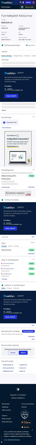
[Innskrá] (23, 2)
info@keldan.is (21, 398)
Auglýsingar (5, 407)
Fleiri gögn (4, 279)
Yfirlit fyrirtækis (5, 7)
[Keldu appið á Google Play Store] (26, 422)
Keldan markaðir (6, 418)
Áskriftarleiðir (5, 404)
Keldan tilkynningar (7, 421)
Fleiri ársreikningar (6, 127)
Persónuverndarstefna (27, 404)
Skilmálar (24, 407)
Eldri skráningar (6, 187)
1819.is (3, 34)
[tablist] (18, 56)
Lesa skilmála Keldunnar (12, 440)
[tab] (6, 56)
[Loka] (18, 430)
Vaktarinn (4, 415)
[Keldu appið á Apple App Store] (26, 427)
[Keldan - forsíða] (10, 73)
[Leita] (20, 2)
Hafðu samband (6, 410)
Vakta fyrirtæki (29, 7)
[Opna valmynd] (33, 2)
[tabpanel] (18, 250)
